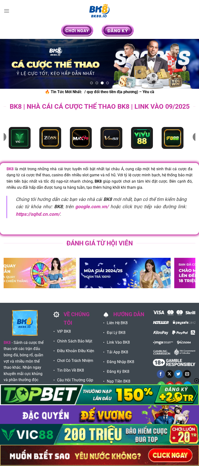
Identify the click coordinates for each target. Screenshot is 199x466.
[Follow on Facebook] (161, 374)
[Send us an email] (187, 374)
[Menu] (6, 11)
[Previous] (10, 64)
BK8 (10, 169)
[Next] (188, 64)
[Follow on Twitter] (178, 374)
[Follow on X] (170, 374)
